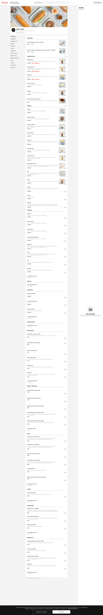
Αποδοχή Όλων (61, 611)
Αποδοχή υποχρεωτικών (72, 608)
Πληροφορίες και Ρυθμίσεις (41, 611)
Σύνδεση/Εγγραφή (97, 2)
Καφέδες (21, 30)
